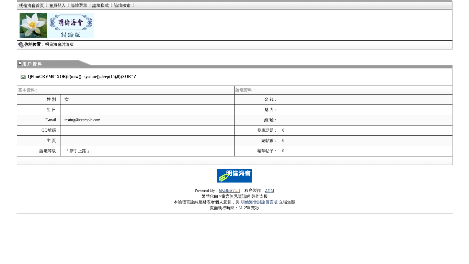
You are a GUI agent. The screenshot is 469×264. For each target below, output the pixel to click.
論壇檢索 (122, 5)
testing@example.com (82, 120)
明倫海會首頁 (31, 5)
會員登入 (57, 5)
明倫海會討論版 (59, 44)
